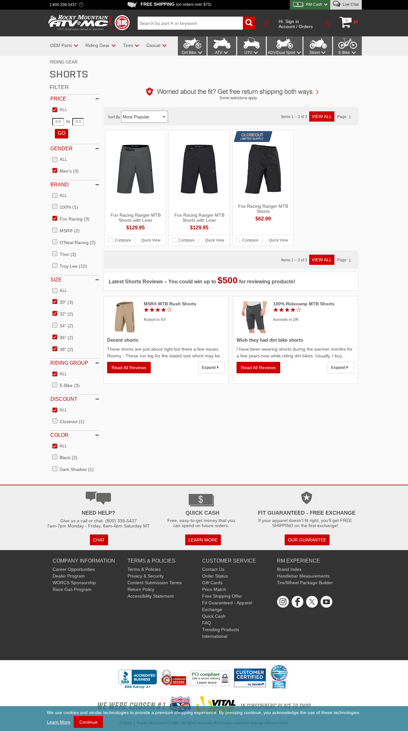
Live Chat (350, 4)
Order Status (215, 575)
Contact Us (213, 569)
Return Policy (140, 589)
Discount (63, 399)
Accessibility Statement (150, 596)
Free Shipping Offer (222, 596)
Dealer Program (69, 575)
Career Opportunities (74, 569)
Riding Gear (63, 62)
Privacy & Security (145, 575)
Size (56, 279)
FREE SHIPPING (176, 4)
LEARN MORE (203, 539)
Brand (59, 184)
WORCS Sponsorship (74, 582)
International (214, 636)
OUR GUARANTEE (307, 539)
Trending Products (220, 629)
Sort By (114, 117)
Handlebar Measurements (303, 575)
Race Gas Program (72, 589)
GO (61, 133)
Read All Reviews (129, 367)
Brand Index (289, 569)
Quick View (151, 240)
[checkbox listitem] (59, 110)
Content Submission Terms (154, 582)
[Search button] (249, 23)
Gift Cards (212, 582)
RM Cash (314, 4)
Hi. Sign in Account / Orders (296, 24)
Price (58, 98)
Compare (123, 240)
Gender (61, 148)
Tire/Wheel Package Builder (305, 582)
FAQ (206, 622)
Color (59, 435)
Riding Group (69, 363)
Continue (88, 722)
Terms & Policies (144, 569)
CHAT (99, 539)
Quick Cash (213, 616)
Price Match (214, 589)
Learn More (58, 722)
